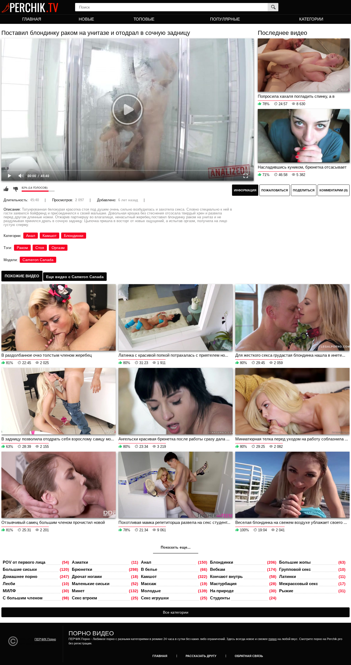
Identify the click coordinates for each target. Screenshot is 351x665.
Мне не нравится (15, 189)
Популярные (225, 19)
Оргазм (58, 247)
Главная (31, 19)
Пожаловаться (274, 190)
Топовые (144, 19)
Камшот (49, 235)
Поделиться (304, 190)
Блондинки (73, 235)
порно (272, 639)
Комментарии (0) (333, 190)
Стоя (39, 247)
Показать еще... (176, 547)
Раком (22, 247)
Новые (86, 19)
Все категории (175, 612)
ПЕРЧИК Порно (45, 639)
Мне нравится (6, 189)
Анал (30, 235)
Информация (245, 190)
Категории (311, 19)
